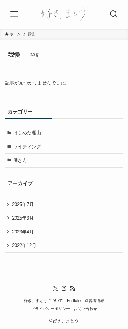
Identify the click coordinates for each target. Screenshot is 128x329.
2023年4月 (23, 232)
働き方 (20, 160)
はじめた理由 (27, 132)
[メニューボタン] (14, 14)
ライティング (27, 146)
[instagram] (64, 288)
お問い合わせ (85, 309)
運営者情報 (94, 300)
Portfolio (74, 300)
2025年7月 (23, 204)
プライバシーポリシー (50, 309)
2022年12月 (24, 245)
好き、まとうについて (43, 300)
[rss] (72, 288)
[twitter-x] (55, 288)
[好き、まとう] (64, 14)
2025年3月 (23, 218)
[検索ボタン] (114, 14)
